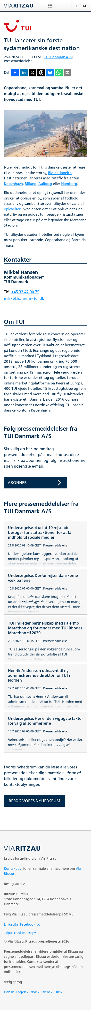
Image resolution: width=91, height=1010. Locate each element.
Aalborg (45, 184)
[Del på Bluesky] (50, 73)
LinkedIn (11, 924)
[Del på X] (32, 73)
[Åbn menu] (51, 5)
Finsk (58, 992)
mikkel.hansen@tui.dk (24, 298)
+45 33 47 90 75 (25, 292)
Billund (30, 184)
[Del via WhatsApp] (59, 73)
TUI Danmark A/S (58, 57)
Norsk (35, 992)
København (13, 184)
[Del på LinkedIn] (24, 73)
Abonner (17, 482)
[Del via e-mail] (67, 73)
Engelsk (22, 992)
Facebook (27, 924)
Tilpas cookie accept (20, 933)
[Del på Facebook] (15, 73)
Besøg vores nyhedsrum (34, 800)
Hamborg (69, 184)
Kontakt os (12, 868)
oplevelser (12, 209)
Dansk (9, 992)
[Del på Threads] (41, 73)
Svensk (46, 992)
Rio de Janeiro (60, 173)
